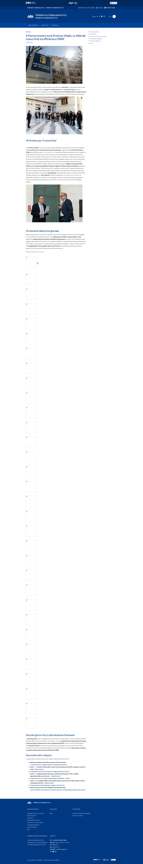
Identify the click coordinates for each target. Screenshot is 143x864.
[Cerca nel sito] (114, 16)
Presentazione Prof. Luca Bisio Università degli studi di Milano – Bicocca (50, 778)
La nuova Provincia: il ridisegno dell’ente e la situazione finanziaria (48, 765)
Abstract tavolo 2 (56, 776)
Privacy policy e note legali (34, 860)
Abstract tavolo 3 (49, 783)
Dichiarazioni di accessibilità (51, 860)
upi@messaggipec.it (61, 849)
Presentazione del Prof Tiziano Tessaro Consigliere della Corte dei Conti (49, 772)
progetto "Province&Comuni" (46, 152)
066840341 (55, 845)
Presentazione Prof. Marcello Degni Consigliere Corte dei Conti (47, 785)
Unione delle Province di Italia (71, 175)
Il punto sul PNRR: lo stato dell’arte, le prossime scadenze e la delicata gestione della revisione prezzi (57, 790)
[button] (33, 25)
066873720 (55, 847)
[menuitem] (86, 8)
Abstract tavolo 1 (39, 769)
